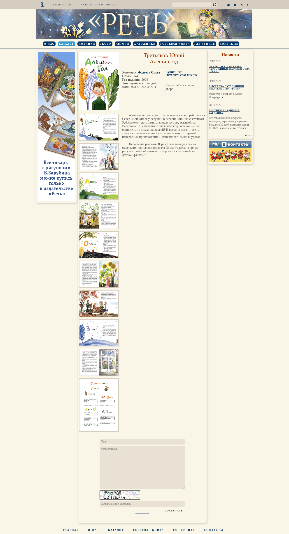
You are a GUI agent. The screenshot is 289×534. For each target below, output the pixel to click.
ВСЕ (247, 135)
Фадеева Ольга (149, 72)
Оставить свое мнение (181, 75)
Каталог (66, 43)
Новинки (87, 43)
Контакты (229, 43)
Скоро (105, 43)
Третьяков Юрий (164, 55)
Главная (71, 530)
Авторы (123, 43)
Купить (170, 72)
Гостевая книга (175, 43)
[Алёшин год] (99, 142)
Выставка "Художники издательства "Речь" (226, 87)
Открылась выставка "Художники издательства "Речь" (229, 69)
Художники (145, 43)
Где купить (204, 43)
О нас (49, 43)
